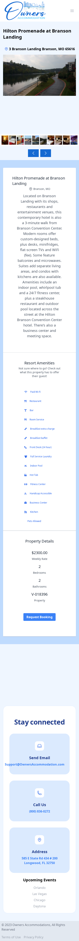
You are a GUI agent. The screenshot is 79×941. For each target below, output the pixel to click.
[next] (45, 153)
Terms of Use (11, 937)
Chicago (39, 900)
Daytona (39, 906)
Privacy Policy (33, 937)
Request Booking (39, 617)
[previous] (33, 153)
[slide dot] (5, 140)
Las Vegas (39, 894)
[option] (39, 91)
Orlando (40, 888)
